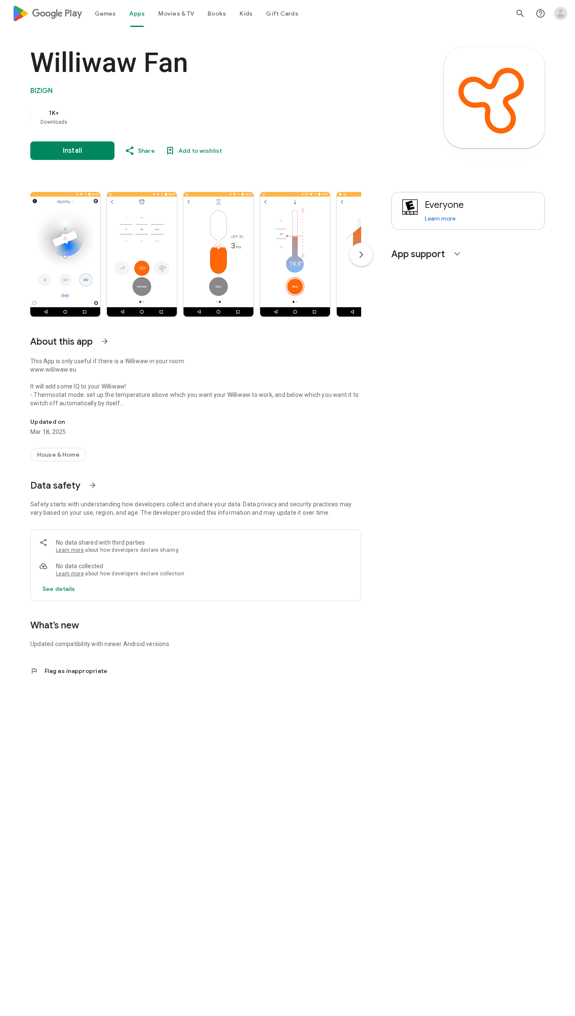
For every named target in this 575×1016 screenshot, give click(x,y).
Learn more (70, 550)
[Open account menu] (561, 13)
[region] (198, 117)
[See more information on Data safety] (93, 485)
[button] (65, 254)
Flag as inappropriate (68, 671)
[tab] (105, 13)
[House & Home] (58, 454)
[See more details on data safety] (59, 589)
